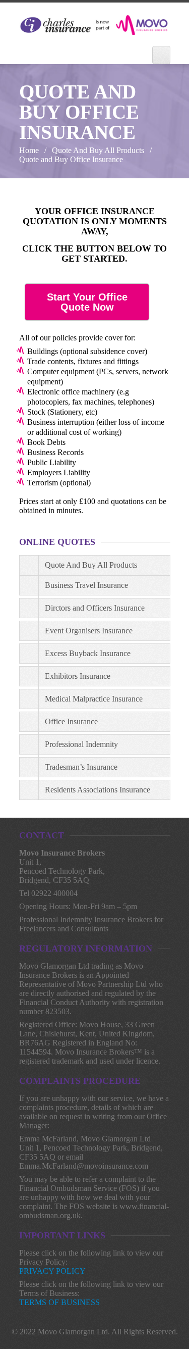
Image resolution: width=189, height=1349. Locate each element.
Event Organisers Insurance (89, 630)
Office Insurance (71, 721)
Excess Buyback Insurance (88, 653)
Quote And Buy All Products (98, 150)
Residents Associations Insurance (97, 789)
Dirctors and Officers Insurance (95, 608)
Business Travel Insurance (86, 585)
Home (29, 150)
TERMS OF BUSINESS (59, 1302)
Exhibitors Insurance (77, 676)
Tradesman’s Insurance (81, 767)
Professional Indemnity (81, 744)
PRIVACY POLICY (52, 1271)
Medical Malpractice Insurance (94, 698)
